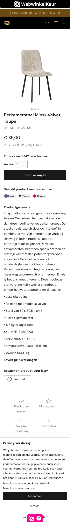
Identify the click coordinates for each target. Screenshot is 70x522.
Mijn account (48, 406)
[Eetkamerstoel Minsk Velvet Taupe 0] (35, 75)
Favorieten (48, 426)
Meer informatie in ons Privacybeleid (26, 483)
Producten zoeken (21, 408)
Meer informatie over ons (18, 488)
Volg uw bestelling (22, 428)
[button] (7, 23)
